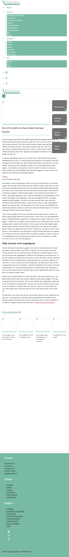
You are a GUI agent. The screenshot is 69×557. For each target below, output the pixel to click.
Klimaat (9, 44)
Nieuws (9, 7)
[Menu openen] (3, 96)
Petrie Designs (14, 551)
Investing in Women (13, 25)
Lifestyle (9, 47)
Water (8, 32)
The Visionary (11, 18)
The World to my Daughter (15, 15)
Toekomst (10, 42)
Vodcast (9, 35)
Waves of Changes (13, 30)
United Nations (11, 54)
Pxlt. (29, 551)
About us (10, 61)
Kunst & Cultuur (12, 52)
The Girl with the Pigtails (15, 20)
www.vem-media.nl (10, 473)
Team (8, 64)
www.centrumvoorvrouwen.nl (45, 302)
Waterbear (10, 23)
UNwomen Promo (12, 27)
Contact (9, 66)
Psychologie (10, 49)
